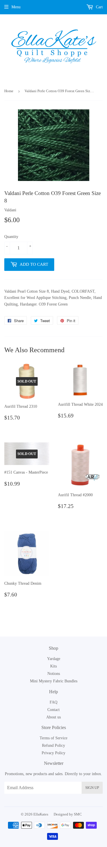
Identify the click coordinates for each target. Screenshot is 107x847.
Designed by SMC (68, 814)
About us (53, 717)
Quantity (11, 237)
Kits (53, 666)
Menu (16, 7)
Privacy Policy (53, 753)
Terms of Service (53, 738)
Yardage (53, 659)
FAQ (53, 702)
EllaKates (40, 814)
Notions (53, 673)
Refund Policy (53, 745)
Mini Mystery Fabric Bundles (53, 681)
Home (8, 91)
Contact (53, 710)
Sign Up (92, 787)
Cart (99, 7)
